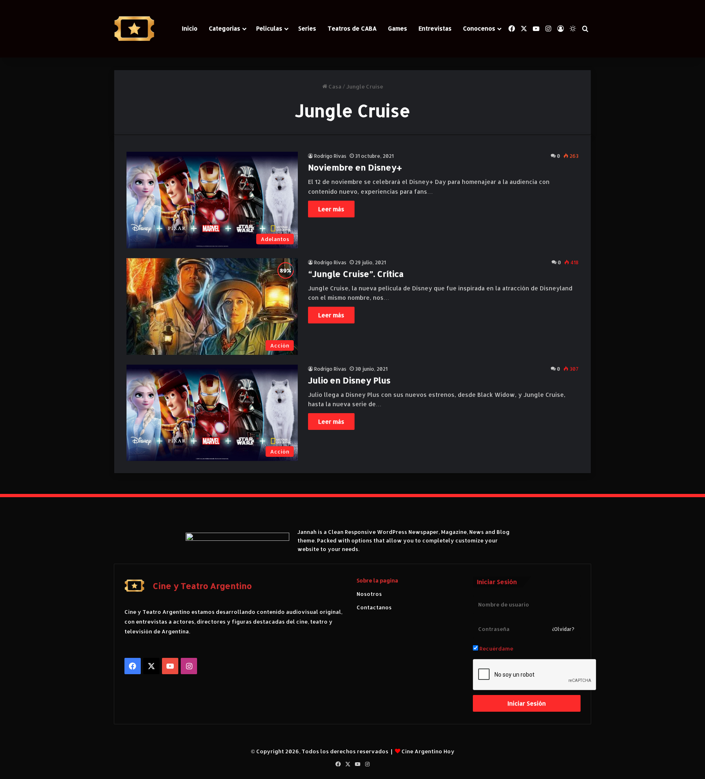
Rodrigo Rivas (330, 156)
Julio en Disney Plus (349, 380)
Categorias (224, 28)
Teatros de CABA (352, 28)
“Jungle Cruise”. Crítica (356, 273)
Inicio (189, 28)
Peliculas (269, 28)
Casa (334, 86)
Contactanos (374, 607)
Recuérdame (495, 648)
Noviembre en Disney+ (355, 167)
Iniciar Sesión (527, 703)
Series (307, 28)
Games (397, 28)
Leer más (331, 209)
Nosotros (369, 594)
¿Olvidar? (563, 629)
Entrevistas (435, 28)
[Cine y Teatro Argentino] (134, 28)
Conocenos (479, 28)
